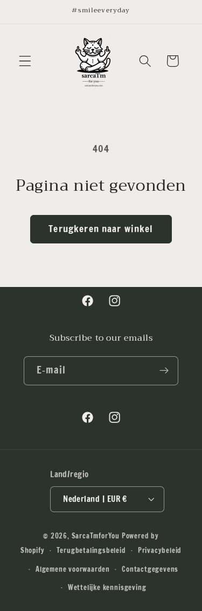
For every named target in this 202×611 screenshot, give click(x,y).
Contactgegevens (150, 569)
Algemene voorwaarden (73, 569)
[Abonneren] (164, 370)
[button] (25, 61)
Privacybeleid (160, 550)
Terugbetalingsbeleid (91, 550)
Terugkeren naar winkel (100, 228)
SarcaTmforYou (96, 536)
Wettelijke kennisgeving (107, 587)
